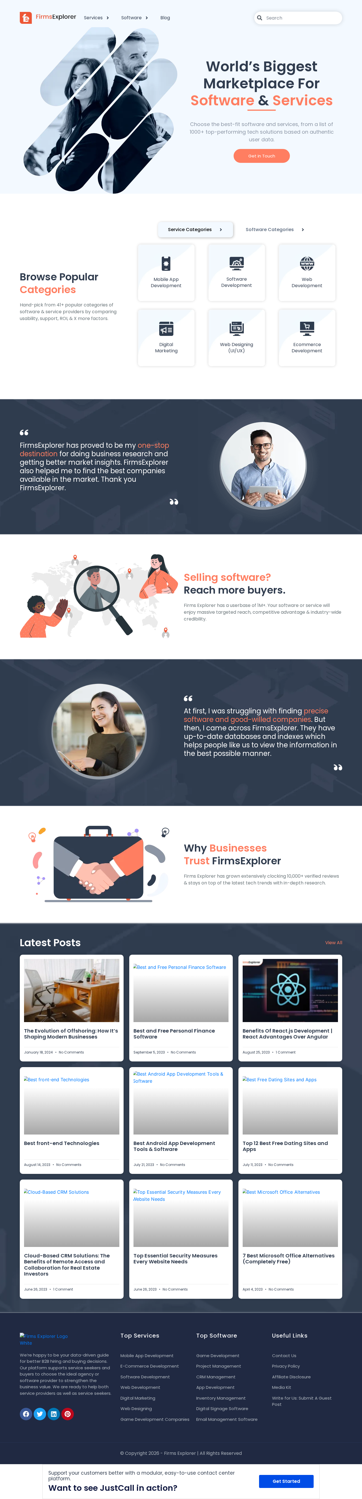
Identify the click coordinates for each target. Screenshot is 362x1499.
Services (93, 17)
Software (131, 17)
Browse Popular (59, 283)
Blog (165, 17)
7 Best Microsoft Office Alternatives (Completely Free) (289, 1258)
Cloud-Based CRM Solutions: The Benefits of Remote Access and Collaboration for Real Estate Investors (67, 1265)
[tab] (195, 229)
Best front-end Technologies (61, 1143)
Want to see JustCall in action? (112, 1488)
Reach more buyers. (235, 583)
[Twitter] (40, 1414)
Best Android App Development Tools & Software (174, 1146)
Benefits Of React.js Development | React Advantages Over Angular (287, 1033)
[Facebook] (26, 1414)
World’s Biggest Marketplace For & (261, 83)
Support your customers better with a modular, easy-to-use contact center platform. (141, 1476)
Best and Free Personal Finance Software (174, 1033)
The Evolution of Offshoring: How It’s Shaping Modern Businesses (71, 1033)
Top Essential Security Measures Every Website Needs (175, 1258)
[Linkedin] (54, 1414)
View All (333, 942)
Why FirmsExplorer (232, 854)
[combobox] (298, 18)
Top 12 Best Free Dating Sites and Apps (285, 1146)
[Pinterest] (67, 1414)
